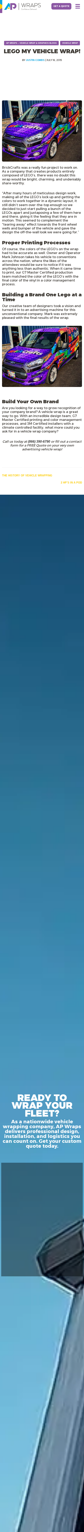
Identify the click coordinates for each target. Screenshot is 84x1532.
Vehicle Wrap (70, 43)
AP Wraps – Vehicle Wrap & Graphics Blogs (31, 43)
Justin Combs (35, 60)
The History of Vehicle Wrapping (27, 475)
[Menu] (77, 6)
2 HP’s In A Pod (71, 482)
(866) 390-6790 (39, 441)
